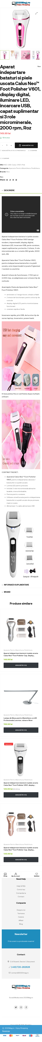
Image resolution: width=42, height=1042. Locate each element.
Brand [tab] (7, 592)
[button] (36, 13)
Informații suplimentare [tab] (16, 585)
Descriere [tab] (9, 190)
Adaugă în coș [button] (21, 665)
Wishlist (36, 876)
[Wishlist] (36, 874)
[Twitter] (16, 1007)
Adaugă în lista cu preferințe (14, 150)
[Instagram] (21, 1007)
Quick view (16, 670)
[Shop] (5, 874)
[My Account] (16, 874)
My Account (15, 876)
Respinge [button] (6, 1031)
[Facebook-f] (26, 1007)
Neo (39, 66)
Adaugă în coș (27, 145)
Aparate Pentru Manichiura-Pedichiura (24, 168)
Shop (5, 876)
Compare (33, 150)
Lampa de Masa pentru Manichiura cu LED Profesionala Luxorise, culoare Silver (20, 719)
